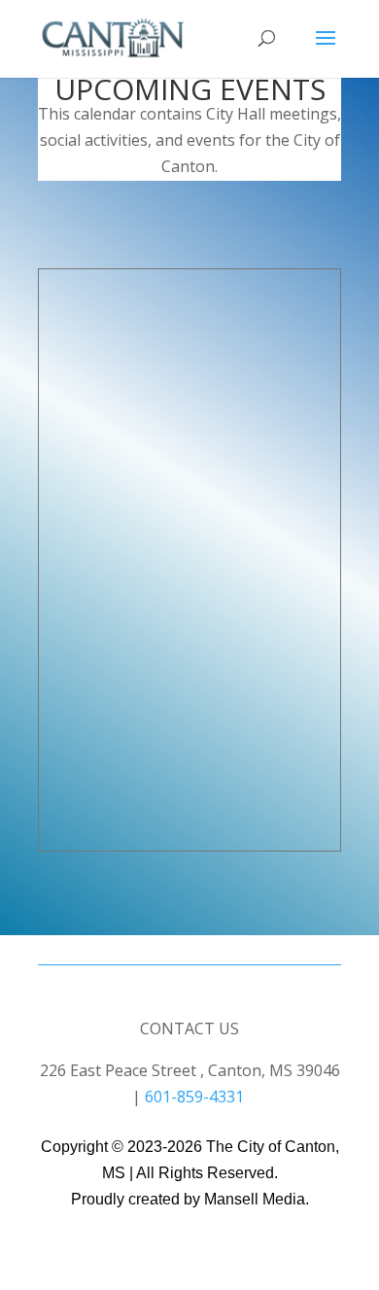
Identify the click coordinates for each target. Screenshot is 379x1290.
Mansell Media (254, 1199)
